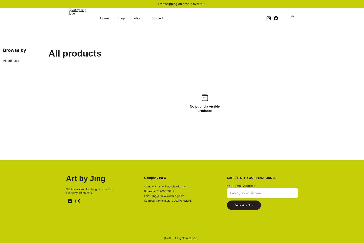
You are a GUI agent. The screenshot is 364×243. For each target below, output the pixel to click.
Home (104, 18)
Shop (121, 18)
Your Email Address (241, 186)
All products (11, 60)
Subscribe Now (244, 205)
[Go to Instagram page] (270, 18)
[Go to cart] (292, 18)
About (138, 18)
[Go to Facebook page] (276, 18)
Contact (157, 18)
